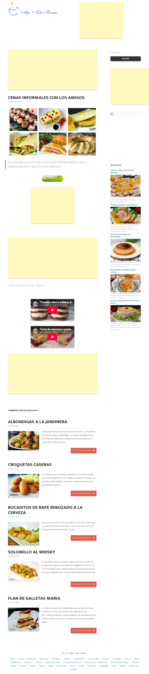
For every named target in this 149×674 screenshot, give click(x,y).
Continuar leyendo (82, 450)
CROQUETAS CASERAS (30, 464)
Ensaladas (116, 659)
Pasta (136, 659)
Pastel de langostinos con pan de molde (125, 301)
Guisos (128, 659)
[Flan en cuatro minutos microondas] (125, 249)
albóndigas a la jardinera (37, 421)
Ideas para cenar (28, 285)
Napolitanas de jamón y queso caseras (123, 271)
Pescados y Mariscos (72, 662)
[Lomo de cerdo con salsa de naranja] (125, 185)
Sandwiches (79, 659)
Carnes (39, 662)
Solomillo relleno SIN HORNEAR (123, 205)
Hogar (50, 666)
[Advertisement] (101, 20)
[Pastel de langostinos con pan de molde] (125, 313)
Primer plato (93, 659)
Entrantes (18, 285)
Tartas (32, 666)
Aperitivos (43, 659)
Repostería (90, 662)
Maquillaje (104, 666)
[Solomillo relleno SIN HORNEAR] (125, 215)
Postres (22, 666)
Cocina (11, 285)
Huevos (67, 659)
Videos (122, 666)
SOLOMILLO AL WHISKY (31, 552)
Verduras (28, 662)
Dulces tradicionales (120, 662)
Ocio (114, 666)
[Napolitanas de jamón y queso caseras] (125, 283)
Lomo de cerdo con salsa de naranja (122, 171)
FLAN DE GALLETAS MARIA (34, 598)
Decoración (61, 666)
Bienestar (92, 666)
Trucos (73, 666)
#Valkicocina (40, 285)
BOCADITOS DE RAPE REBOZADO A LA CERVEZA (45, 510)
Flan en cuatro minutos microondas (120, 235)
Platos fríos (16, 662)
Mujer (81, 666)
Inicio (12, 659)
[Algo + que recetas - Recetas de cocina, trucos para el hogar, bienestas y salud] (32, 9)
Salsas (41, 666)
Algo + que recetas (77, 653)
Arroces (105, 659)
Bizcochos (103, 662)
